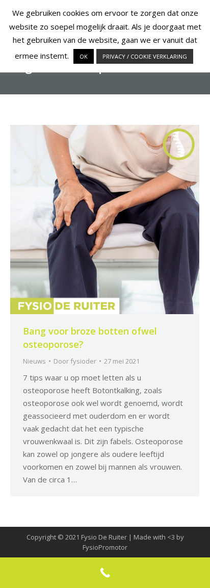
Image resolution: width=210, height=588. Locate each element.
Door (75, 361)
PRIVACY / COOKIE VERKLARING (144, 56)
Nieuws (34, 361)
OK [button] (84, 56)
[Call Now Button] (105, 572)
